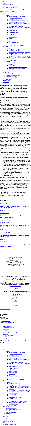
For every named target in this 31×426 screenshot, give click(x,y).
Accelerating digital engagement (17, 358)
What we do (6, 350)
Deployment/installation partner (14, 409)
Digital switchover (13, 355)
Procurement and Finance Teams (17, 402)
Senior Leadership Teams (15, 397)
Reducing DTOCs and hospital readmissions (19, 363)
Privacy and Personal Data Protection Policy (14, 333)
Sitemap (5, 338)
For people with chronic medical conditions (19, 390)
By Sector (8, 382)
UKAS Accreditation (8, 337)
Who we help (6, 380)
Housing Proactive (13, 368)
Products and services (11, 365)
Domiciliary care (12, 394)
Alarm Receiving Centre (12, 410)
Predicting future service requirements (18, 356)
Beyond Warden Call (14, 366)
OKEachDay (12, 370)
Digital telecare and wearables (16, 379)
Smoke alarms (12, 378)
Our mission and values (8, 327)
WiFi (10, 375)
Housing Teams (12, 398)
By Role (8, 395)
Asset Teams (12, 400)
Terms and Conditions (8, 335)
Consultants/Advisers (11, 408)
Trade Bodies (9, 413)
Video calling (12, 374)
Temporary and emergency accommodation (19, 391)
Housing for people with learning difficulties (19, 386)
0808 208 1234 (6, 321)
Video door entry (13, 372)
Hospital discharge (13, 393)
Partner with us (6, 406)
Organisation (17, 300)
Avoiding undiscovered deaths (16, 362)
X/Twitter (17, 288)
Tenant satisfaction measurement (17, 352)
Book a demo (6, 416)
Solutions (8, 351)
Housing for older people (15, 385)
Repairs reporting (13, 371)
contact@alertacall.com (5, 195)
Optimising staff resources (15, 354)
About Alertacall (7, 326)
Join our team (6, 325)
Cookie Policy (6, 334)
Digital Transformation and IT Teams (18, 401)
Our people (6, 329)
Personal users (6, 415)
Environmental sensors (14, 376)
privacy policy (20, 283)
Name (17, 297)
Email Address (17, 294)
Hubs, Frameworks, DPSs (12, 412)
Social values (6, 330)
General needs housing (14, 383)
